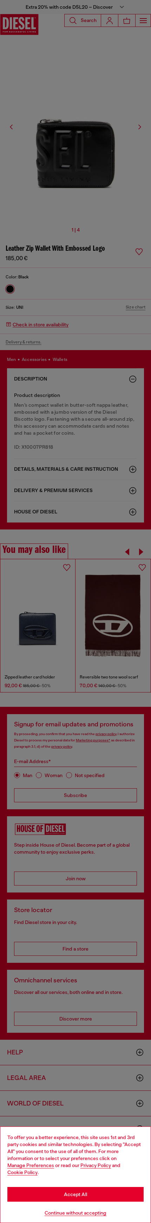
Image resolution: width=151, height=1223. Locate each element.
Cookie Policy (22, 1172)
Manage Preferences (30, 1165)
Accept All (75, 1194)
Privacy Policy (95, 1165)
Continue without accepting (75, 1213)
